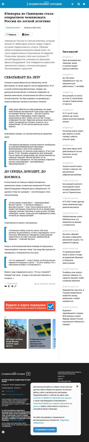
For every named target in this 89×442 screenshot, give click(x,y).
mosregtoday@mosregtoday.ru (15, 394)
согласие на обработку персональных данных (52, 398)
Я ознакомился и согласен (45, 430)
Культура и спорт (13, 28)
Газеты (60, 379)
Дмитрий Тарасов (48, 284)
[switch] (85, 4)
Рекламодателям (64, 381)
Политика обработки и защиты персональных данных (69, 373)
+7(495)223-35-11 (10, 391)
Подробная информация (16, 420)
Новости (61, 376)
